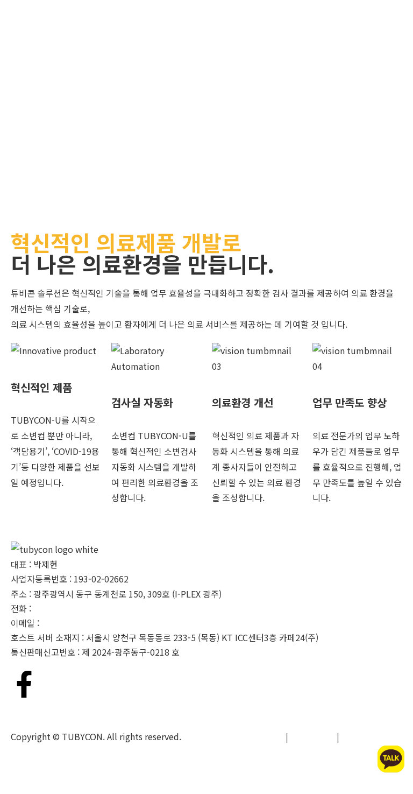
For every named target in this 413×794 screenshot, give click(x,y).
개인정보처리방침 (245, 736)
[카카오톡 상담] (391, 759)
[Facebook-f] (24, 684)
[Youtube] (87, 684)
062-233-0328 (60, 608)
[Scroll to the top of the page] (3, 785)
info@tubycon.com (79, 622)
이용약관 (312, 736)
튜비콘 (12, 16)
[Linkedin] (55, 684)
